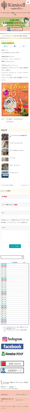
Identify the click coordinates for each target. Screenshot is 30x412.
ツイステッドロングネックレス (16, 143)
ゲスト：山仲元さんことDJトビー (17, 150)
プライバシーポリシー (21, 394)
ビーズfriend (9, 119)
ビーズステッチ (10, 121)
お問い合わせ (4, 394)
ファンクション (24, 185)
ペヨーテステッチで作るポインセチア (8, 185)
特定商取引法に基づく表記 (7, 399)
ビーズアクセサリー (18, 119)
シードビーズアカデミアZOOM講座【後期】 (18, 136)
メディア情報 (10, 43)
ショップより (12, 157)
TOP (14, 383)
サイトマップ (19, 400)
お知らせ (4, 43)
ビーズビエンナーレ (14, 172)
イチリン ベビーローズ (14, 165)
